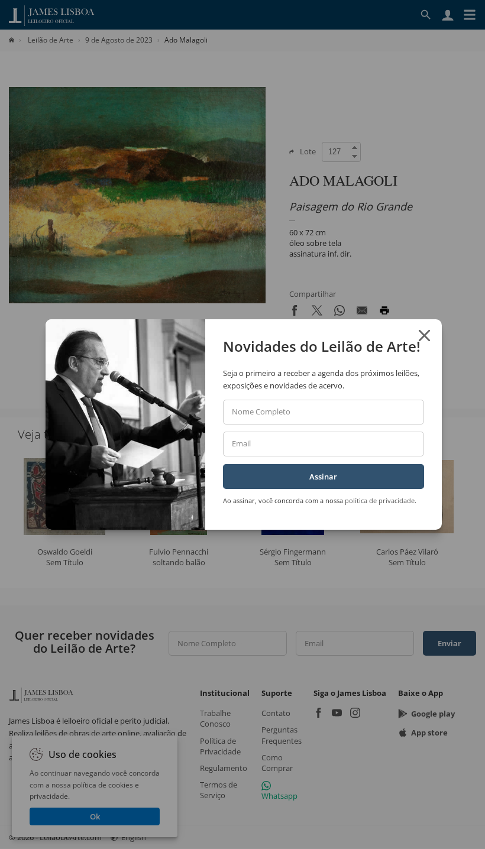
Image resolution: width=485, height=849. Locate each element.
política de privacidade (380, 500)
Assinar (323, 476)
